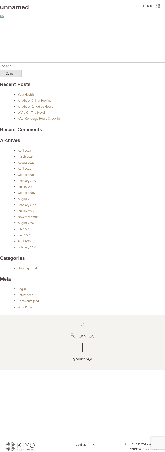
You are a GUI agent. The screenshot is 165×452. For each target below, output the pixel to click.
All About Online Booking (34, 100)
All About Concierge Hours (35, 106)
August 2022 (26, 162)
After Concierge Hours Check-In (39, 119)
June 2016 (24, 235)
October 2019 (26, 175)
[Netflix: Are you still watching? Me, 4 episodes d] (65, 374)
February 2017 (27, 205)
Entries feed (25, 295)
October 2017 (26, 193)
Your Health (26, 94)
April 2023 (24, 150)
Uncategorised (27, 268)
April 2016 (24, 241)
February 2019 (27, 181)
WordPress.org (27, 307)
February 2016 (27, 247)
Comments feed (28, 301)
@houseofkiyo (82, 359)
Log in (22, 289)
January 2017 (26, 211)
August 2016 (26, 223)
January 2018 (26, 187)
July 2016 (23, 229)
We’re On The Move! (31, 112)
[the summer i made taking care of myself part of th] (120, 374)
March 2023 (25, 156)
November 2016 (28, 217)
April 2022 (24, 168)
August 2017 (26, 199)
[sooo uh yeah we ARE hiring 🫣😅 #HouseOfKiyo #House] (9, 374)
